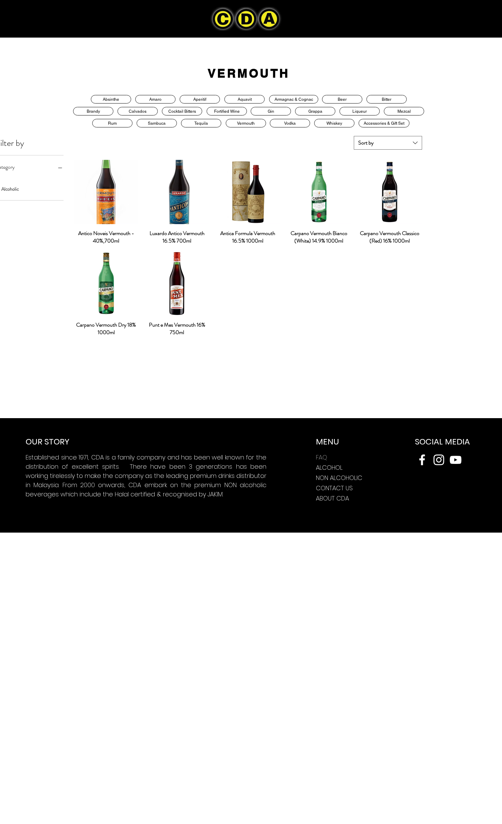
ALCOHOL (329, 467)
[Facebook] (422, 460)
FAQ (321, 457)
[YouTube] (455, 460)
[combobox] (388, 143)
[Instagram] (439, 460)
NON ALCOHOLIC (339, 477)
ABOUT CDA (332, 498)
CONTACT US (334, 488)
